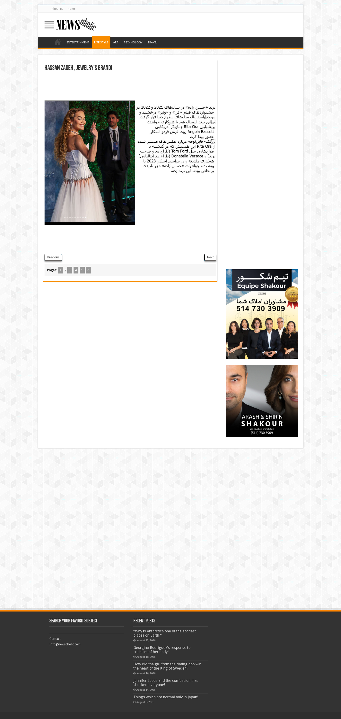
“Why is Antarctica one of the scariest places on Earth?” (164, 633)
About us (57, 8)
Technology (133, 42)
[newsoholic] (70, 23)
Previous (53, 257)
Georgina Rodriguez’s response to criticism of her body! (161, 649)
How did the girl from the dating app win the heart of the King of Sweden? (167, 666)
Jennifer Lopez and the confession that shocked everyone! (165, 682)
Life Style (101, 42)
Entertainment (78, 42)
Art (116, 42)
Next (210, 257)
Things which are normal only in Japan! (165, 697)
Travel (152, 42)
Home (71, 8)
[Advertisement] (130, 87)
